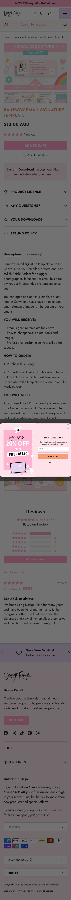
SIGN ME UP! (53, 456)
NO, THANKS (53, 462)
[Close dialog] (68, 426)
